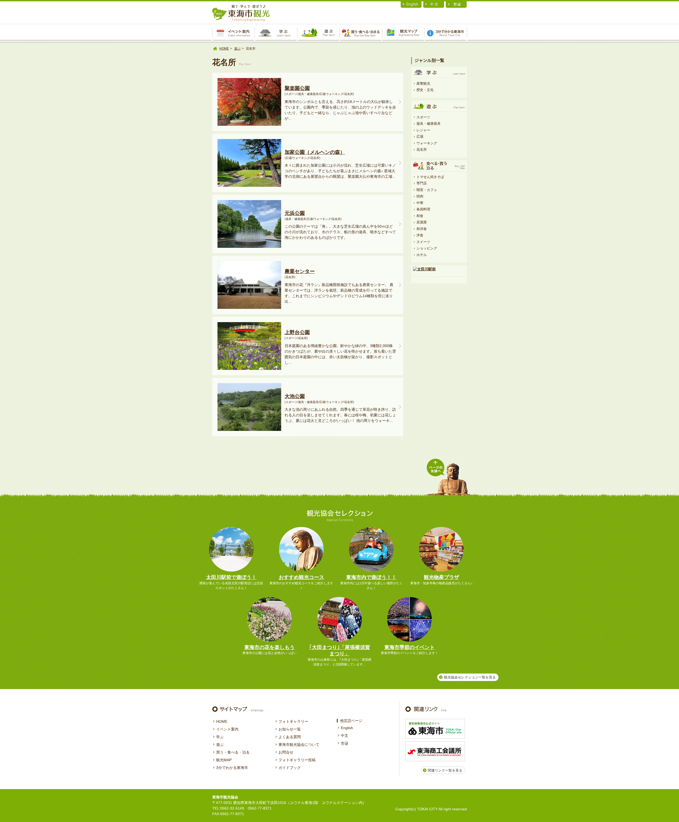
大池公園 (295, 396)
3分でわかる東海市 (232, 767)
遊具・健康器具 (428, 124)
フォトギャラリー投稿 (297, 760)
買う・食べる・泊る (233, 752)
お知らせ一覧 (289, 729)
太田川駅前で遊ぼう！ (231, 577)
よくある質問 (289, 737)
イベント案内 (227, 729)
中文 (344, 735)
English (347, 728)
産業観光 (423, 83)
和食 (419, 216)
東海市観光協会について (298, 744)
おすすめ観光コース (301, 577)
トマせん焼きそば (430, 177)
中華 (419, 203)
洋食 (419, 235)
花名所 (421, 150)
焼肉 (419, 196)
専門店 (421, 183)
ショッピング (426, 248)
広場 (419, 137)
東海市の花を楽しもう (269, 647)
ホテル (421, 255)
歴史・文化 (425, 90)
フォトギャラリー (293, 721)
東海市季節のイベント (409, 647)
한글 (344, 743)
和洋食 (421, 229)
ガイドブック (289, 767)
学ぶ (220, 737)
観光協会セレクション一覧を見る (470, 677)
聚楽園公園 (297, 88)
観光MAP (224, 760)
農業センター (300, 271)
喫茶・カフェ (426, 190)
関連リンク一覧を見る (445, 770)
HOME (224, 48)
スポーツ (423, 117)
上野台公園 (297, 332)
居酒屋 (421, 222)
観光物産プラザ (441, 577)
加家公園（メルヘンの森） (315, 152)
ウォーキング (426, 143)
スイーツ (423, 242)
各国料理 (423, 209)
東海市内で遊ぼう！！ (371, 577)
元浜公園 (295, 213)
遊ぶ (237, 48)
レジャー (423, 130)
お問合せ (285, 752)
